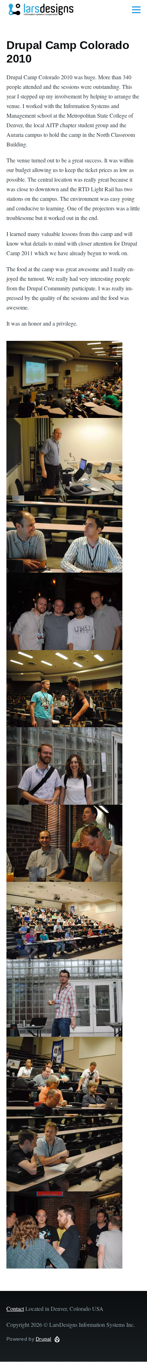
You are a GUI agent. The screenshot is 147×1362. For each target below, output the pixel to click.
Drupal (43, 1339)
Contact (15, 1308)
